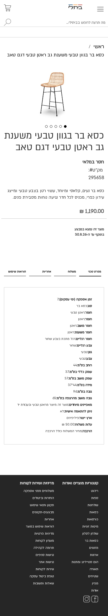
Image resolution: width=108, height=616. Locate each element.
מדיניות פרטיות (44, 533)
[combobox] (54, 22)
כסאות (93, 512)
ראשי (98, 46)
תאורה (94, 569)
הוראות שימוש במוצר (40, 526)
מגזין (95, 583)
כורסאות (92, 519)
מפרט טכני (94, 271)
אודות (94, 590)
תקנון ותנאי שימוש (42, 505)
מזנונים (93, 548)
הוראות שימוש (17, 271)
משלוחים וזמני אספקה (39, 491)
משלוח (72, 271)
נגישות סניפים (45, 555)
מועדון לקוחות (44, 541)
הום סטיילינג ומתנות (85, 562)
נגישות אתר (46, 562)
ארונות (94, 555)
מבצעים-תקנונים (43, 512)
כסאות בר (91, 541)
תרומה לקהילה (44, 548)
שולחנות (93, 505)
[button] (44, 126)
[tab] (90, 271)
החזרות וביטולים (43, 498)
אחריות (46, 271)
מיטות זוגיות (90, 526)
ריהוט (94, 491)
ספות (94, 498)
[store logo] (81, 7)
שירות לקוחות (45, 569)
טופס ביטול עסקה (42, 576)
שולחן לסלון (90, 533)
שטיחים (93, 576)
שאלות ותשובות (43, 583)
